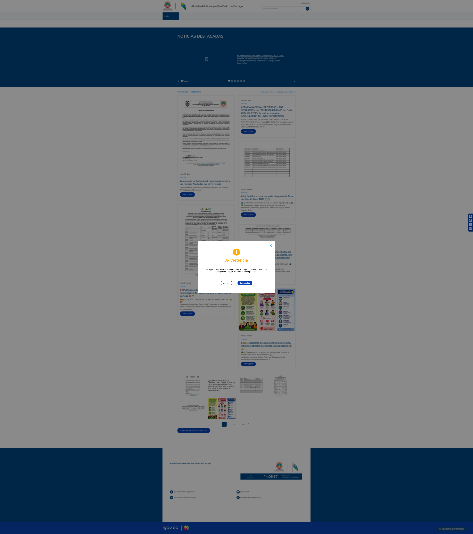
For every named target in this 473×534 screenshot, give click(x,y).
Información (245, 283)
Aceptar (226, 283)
